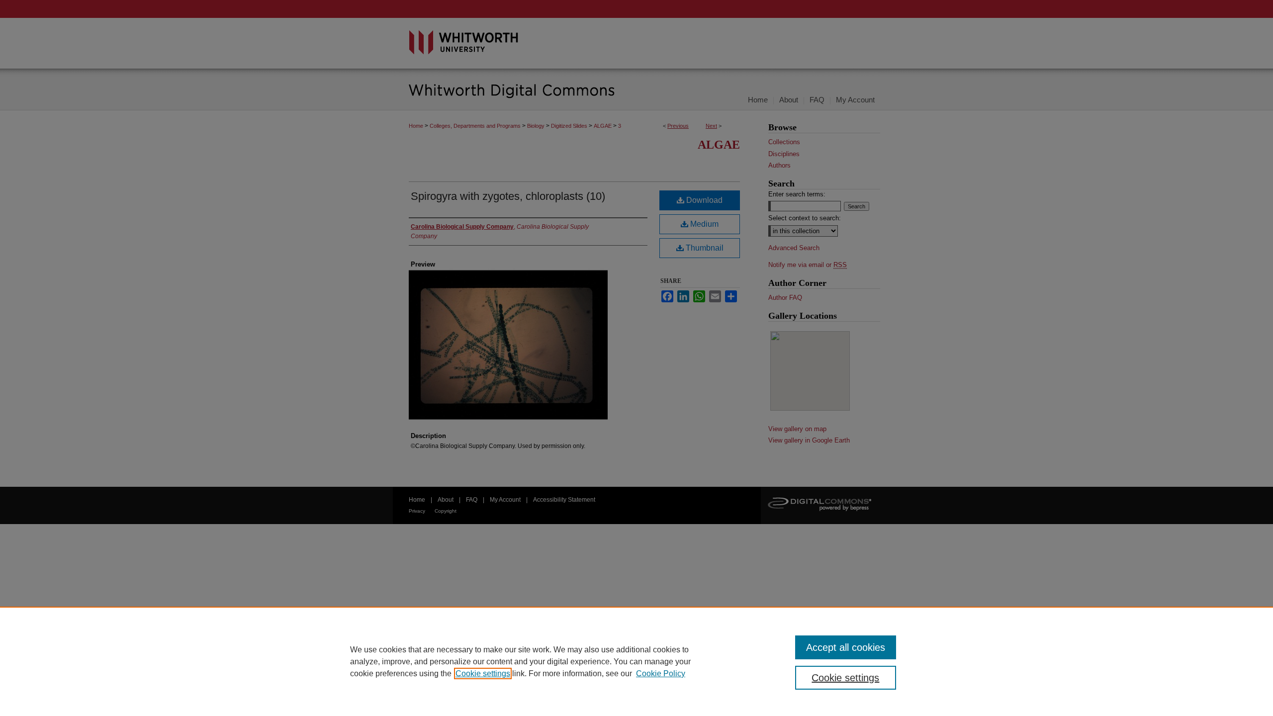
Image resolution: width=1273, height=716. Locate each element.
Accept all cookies (845, 647)
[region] (636, 661)
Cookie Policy (660, 673)
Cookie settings (482, 673)
